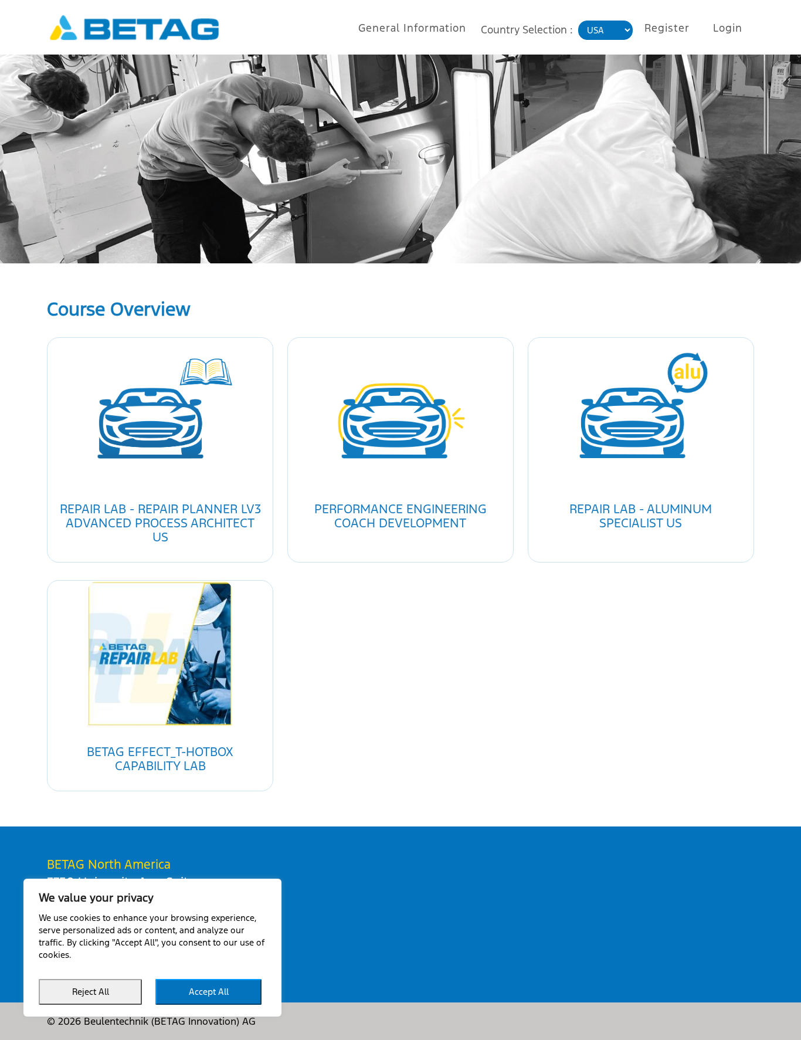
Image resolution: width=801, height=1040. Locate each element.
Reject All (90, 991)
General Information (412, 28)
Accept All (209, 991)
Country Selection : (527, 29)
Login (727, 28)
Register (667, 28)
